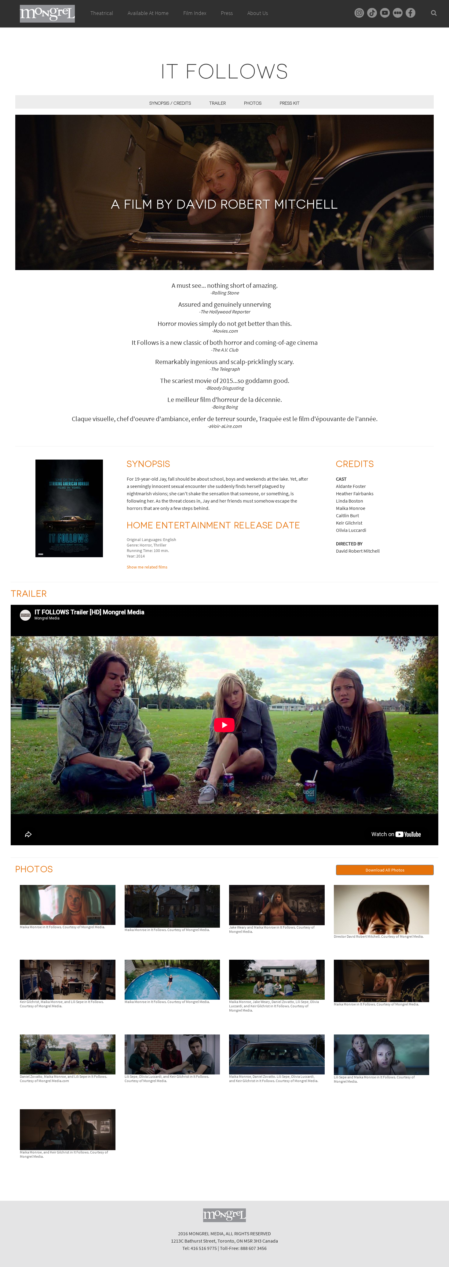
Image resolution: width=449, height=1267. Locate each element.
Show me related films (147, 567)
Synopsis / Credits (170, 103)
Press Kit (290, 103)
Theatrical (101, 12)
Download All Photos (385, 870)
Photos (252, 103)
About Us (257, 12)
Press (227, 12)
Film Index (194, 12)
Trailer (217, 103)
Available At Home (148, 12)
